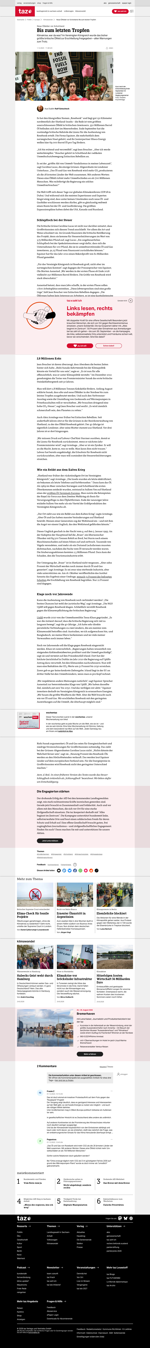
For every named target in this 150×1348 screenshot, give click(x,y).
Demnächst (82, 1273)
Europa (37, 19)
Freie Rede (21, 1288)
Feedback (51, 1307)
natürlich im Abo (65, 731)
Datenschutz (92, 1333)
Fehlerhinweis (66, 865)
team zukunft (52, 1273)
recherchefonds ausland (117, 1243)
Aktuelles (81, 1232)
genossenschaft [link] (114, 3)
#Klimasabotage (96, 854)
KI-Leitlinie (127, 1329)
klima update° (23, 1281)
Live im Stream (83, 1281)
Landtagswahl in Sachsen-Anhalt (58, 1234)
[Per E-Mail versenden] (59, 870)
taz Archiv (111, 1285)
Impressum (103, 1333)
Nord (19, 1255)
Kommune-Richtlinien (112, 1329)
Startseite (20, 19)
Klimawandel (48, 19)
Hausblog (81, 1236)
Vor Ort (80, 1277)
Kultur (19, 1243)
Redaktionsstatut (94, 1329)
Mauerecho (22, 1285)
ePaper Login (53, 1315)
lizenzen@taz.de (33, 1332)
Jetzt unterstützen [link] (50, 841)
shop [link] (39, 3)
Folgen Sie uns (111, 1218)
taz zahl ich (111, 1240)
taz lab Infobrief (54, 1285)
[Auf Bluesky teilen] (69, 870)
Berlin (19, 1251)
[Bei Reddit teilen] (91, 870)
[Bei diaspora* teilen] (86, 870)
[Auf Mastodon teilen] (64, 870)
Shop (19, 1315)
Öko (19, 1236)
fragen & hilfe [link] (47, 3)
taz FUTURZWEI (113, 1278)
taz (24, 1218)
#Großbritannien (43, 854)
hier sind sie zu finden (64, 1080)
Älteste (110, 1067)
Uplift (40, 617)
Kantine (20, 1312)
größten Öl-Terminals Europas (63, 493)
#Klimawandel (56, 854)
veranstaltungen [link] (29, 3)
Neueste (103, 1067)
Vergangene (82, 1285)
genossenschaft (114, 1236)
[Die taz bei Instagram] (131, 1219)
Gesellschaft (22, 1240)
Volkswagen (52, 1240)
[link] (50, 11)
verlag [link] (19, 3)
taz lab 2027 (82, 1288)
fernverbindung (23, 1277)
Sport (19, 1247)
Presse (80, 1247)
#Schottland (68, 854)
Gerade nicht (122, 301)
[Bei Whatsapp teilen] (80, 870)
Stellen (80, 1243)
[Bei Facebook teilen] (75, 870)
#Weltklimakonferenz (44, 857)
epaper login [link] (126, 3)
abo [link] (105, 3)
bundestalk (22, 1273)
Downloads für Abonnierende (60, 1318)
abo (108, 1232)
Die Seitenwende (84, 1240)
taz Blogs (111, 1274)
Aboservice (52, 1311)
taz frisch (51, 1277)
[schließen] (130, 300)
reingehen (21, 1292)
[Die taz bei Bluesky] (126, 1219)
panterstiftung (113, 1247)
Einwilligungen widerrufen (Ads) (90, 1336)
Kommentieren (53, 865)
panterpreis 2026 (114, 1251)
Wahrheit (21, 1258)
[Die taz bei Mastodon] (120, 1219)
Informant (81, 1333)
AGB (111, 1333)
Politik (29, 19)
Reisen (20, 1308)
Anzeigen (21, 1319)
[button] (132, 11)
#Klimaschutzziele (82, 854)
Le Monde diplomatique (117, 1282)
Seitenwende (119, 1333)
